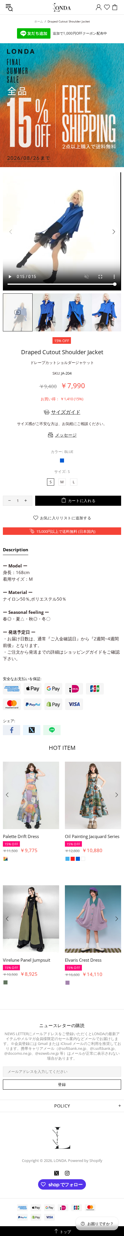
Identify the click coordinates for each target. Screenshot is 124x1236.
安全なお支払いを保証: (22, 678)
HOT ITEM (62, 748)
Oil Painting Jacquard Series (92, 836)
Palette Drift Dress (21, 836)
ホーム (38, 21)
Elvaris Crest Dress (83, 960)
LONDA (62, 7)
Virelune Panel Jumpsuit (26, 960)
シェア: (9, 720)
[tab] (15, 550)
